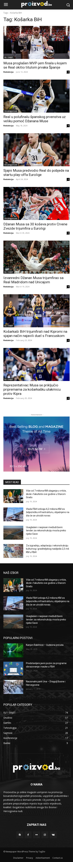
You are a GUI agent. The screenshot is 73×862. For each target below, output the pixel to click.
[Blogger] (19, 835)
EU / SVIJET (8, 57)
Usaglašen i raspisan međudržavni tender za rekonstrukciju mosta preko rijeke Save (46, 530)
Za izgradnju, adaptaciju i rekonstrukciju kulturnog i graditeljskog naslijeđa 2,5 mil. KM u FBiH (47, 549)
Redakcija (8, 72)
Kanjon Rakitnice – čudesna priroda (44, 645)
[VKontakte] (53, 835)
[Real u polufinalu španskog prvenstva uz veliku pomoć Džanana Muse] (36, 96)
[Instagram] (45, 835)
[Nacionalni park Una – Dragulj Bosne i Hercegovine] (13, 687)
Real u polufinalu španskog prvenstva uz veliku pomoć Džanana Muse (34, 119)
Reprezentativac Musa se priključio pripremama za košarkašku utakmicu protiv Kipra (32, 389)
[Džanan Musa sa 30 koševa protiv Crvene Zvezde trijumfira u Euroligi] (36, 203)
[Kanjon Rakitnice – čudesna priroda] (13, 650)
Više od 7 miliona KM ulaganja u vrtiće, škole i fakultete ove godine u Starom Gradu (46, 494)
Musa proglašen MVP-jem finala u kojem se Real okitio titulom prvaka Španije (35, 65)
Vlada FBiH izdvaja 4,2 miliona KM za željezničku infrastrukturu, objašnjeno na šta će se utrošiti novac (47, 512)
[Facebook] (28, 835)
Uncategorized (10, 111)
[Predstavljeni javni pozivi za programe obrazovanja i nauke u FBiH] (13, 669)
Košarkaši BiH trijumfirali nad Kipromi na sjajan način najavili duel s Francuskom (35, 333)
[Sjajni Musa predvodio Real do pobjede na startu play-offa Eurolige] (36, 149)
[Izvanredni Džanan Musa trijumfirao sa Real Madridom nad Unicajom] (36, 257)
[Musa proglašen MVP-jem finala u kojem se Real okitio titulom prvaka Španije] (36, 42)
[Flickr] (36, 835)
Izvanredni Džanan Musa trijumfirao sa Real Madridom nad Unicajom (33, 280)
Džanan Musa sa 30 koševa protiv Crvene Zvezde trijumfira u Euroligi (35, 226)
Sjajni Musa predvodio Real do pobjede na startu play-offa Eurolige (36, 172)
